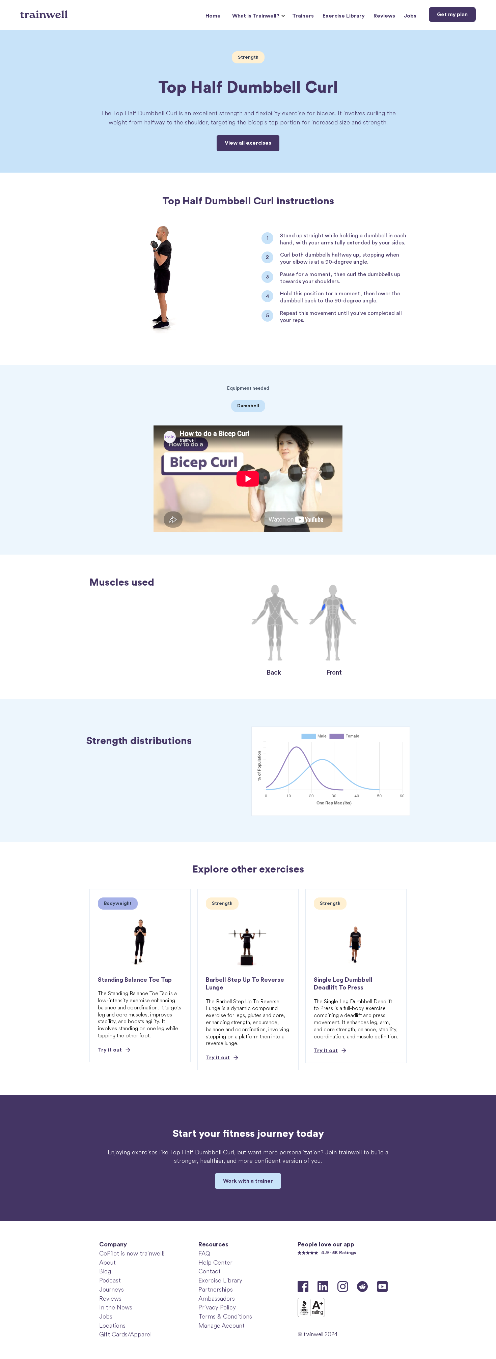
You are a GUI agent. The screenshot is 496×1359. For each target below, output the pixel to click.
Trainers (303, 16)
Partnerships (215, 1289)
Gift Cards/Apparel (125, 1334)
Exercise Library (344, 16)
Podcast (110, 1280)
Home (213, 16)
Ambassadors (216, 1298)
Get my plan (452, 14)
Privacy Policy (217, 1307)
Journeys (111, 1289)
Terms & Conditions (225, 1316)
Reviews (384, 16)
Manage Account (221, 1325)
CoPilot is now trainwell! (131, 1253)
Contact (209, 1271)
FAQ (204, 1253)
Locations (112, 1325)
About (107, 1262)
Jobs (410, 16)
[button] (257, 16)
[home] (44, 12)
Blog (105, 1271)
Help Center (215, 1262)
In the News (115, 1307)
